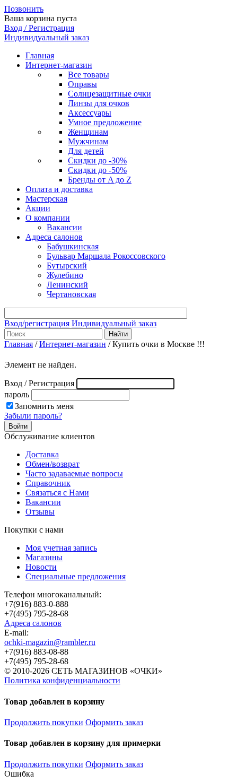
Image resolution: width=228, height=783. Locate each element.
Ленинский (67, 284)
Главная (39, 55)
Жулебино (65, 275)
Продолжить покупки (43, 722)
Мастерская (46, 198)
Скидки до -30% (97, 160)
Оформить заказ (114, 722)
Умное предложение (105, 122)
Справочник (48, 483)
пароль (16, 394)
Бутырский (67, 265)
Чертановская (71, 294)
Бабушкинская (73, 246)
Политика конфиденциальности (62, 680)
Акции (37, 208)
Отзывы (40, 511)
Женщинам (88, 131)
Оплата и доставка (59, 189)
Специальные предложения (75, 576)
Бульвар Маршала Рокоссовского (106, 255)
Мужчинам (88, 141)
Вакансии (64, 227)
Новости (41, 566)
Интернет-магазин (58, 64)
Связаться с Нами (57, 492)
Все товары (88, 74)
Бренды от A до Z (99, 179)
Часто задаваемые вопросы (74, 473)
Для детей (86, 150)
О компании (47, 217)
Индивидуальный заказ (46, 37)
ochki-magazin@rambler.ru (49, 642)
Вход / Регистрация (39, 27)
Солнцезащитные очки (109, 93)
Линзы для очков (98, 103)
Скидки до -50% (97, 170)
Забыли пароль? (33, 415)
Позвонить (23, 8)
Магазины (44, 557)
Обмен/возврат (52, 463)
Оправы (82, 84)
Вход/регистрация (36, 323)
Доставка (42, 454)
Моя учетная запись (61, 547)
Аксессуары (89, 112)
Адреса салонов (54, 236)
